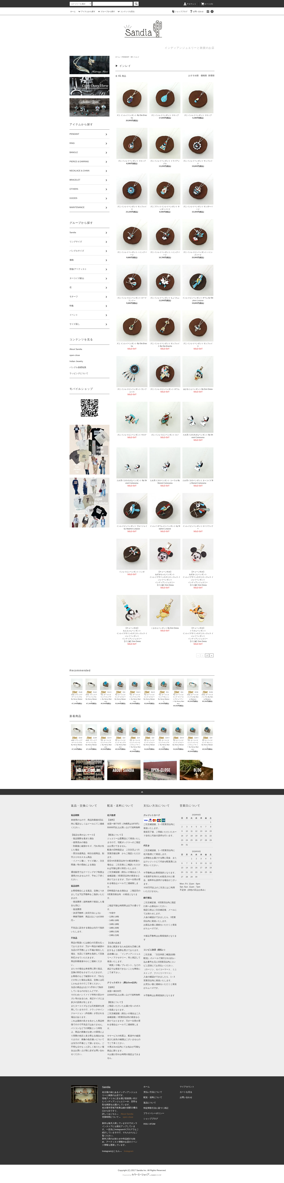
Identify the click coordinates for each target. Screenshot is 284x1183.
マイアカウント (187, 1086)
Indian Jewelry (76, 361)
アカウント (191, 4)
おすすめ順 (193, 75)
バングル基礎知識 (78, 367)
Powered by (127, 1175)
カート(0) (208, 4)
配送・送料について (152, 1097)
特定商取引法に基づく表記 (155, 1108)
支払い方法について (152, 1092)
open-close (75, 355)
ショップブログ (181, 11)
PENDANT (125, 57)
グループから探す (108, 11)
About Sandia (76, 349)
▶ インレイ (135, 57)
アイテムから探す (88, 11)
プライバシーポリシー (153, 1113)
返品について (149, 1102)
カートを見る (186, 1092)
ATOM (152, 1124)
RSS (145, 1124)
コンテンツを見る (127, 11)
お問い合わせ (198, 11)
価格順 (204, 75)
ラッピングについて (79, 373)
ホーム (73, 11)
